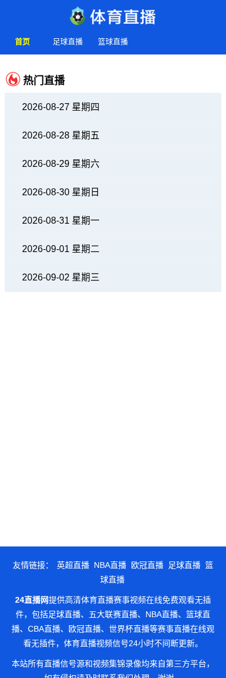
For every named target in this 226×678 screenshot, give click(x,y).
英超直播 (73, 565)
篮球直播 (113, 41)
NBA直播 (110, 565)
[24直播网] (113, 13)
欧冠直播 (147, 565)
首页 (22, 41)
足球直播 (68, 41)
